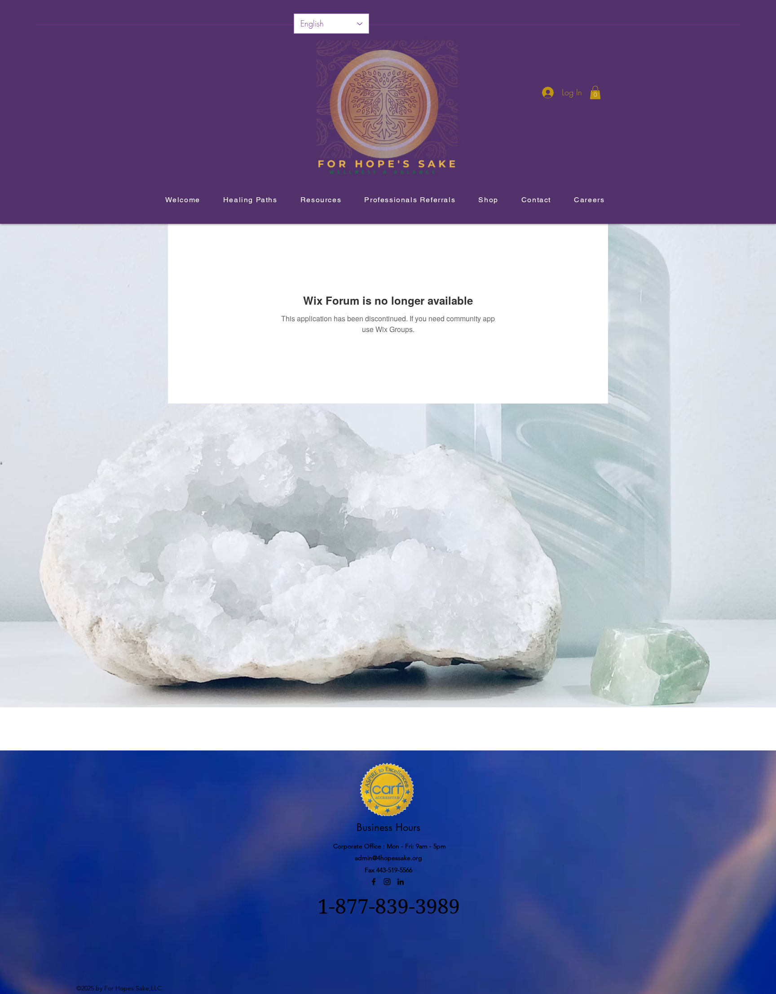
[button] (595, 92)
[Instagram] (387, 881)
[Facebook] (373, 881)
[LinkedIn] (400, 881)
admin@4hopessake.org (388, 858)
